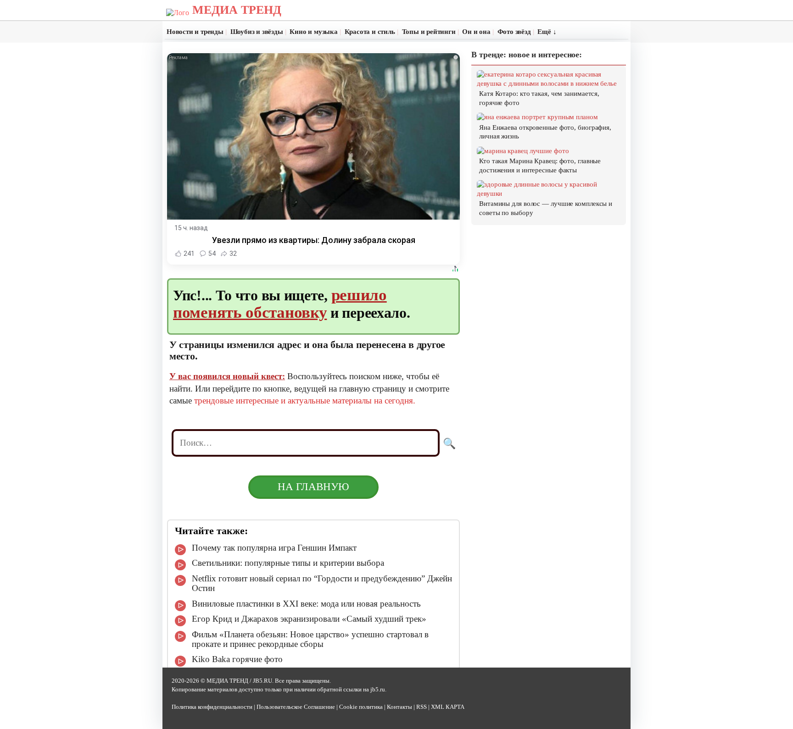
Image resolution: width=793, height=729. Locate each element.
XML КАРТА (447, 707)
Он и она (476, 31)
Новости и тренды (195, 31)
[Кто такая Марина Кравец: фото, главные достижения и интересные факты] (523, 151)
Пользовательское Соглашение (296, 707)
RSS (421, 707)
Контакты (399, 707)
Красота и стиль (370, 31)
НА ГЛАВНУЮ (313, 486)
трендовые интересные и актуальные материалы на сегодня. (304, 400)
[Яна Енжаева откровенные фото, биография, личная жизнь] (537, 117)
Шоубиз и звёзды (256, 31)
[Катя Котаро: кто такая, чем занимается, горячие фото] (549, 83)
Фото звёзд (514, 31)
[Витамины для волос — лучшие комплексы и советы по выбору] (549, 193)
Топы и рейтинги (429, 31)
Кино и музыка (313, 31)
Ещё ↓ (546, 31)
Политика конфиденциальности (212, 707)
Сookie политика (361, 707)
